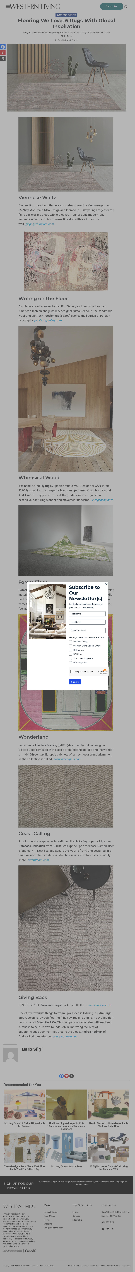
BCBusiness (78, 650)
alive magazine (80, 662)
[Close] (106, 584)
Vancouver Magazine (83, 658)
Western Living (80, 641)
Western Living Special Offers (86, 646)
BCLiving (77, 654)
